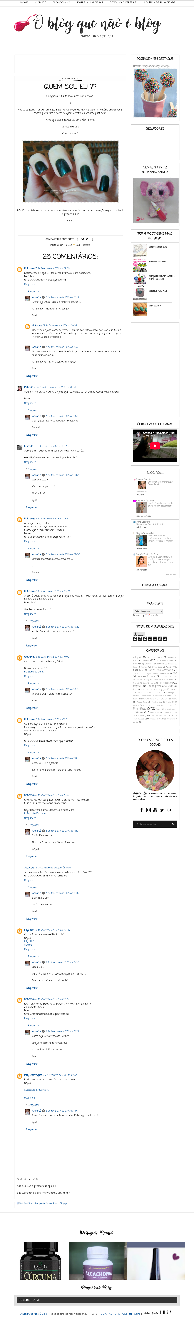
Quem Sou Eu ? (155, 305)
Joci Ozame (30, 868)
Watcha (170, 719)
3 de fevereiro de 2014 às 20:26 (52, 930)
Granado (136, 683)
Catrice (144, 667)
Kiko (135, 689)
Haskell (153, 683)
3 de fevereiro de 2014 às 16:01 (62, 893)
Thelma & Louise (170, 712)
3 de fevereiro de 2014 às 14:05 (52, 795)
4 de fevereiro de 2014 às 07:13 (62, 962)
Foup (147, 680)
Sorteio (28, 945)
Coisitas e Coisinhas (145, 500)
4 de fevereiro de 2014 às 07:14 (62, 1031)
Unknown (29, 268)
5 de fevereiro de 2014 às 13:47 (62, 1111)
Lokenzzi (173, 689)
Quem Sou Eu (83, 245)
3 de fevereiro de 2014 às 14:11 (62, 758)
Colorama (171, 667)
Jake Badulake (143, 522)
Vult (161, 718)
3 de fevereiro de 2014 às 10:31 (62, 689)
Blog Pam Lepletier (145, 533)
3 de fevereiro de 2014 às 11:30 (51, 719)
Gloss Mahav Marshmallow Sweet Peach (160, 483)
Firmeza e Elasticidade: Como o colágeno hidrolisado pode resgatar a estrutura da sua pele (160, 560)
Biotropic (160, 663)
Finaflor (164, 676)
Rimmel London (170, 709)
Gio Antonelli (168, 679)
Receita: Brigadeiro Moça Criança (151, 66)
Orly (166, 699)
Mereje (171, 692)
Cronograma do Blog (158, 246)
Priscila (136, 705)
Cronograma (61, 3)
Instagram (155, 686)
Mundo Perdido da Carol (147, 554)
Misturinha (146, 695)
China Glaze (157, 667)
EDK (175, 673)
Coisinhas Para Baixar (158, 290)
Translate (155, 615)
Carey (135, 667)
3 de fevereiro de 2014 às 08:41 (52, 519)
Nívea (152, 699)
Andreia (171, 657)
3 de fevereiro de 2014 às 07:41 (62, 297)
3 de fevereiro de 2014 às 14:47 (54, 868)
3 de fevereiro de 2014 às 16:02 (60, 326)
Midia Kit (40, 3)
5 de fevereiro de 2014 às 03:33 (60, 1075)
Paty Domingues (33, 1075)
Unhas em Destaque (35, 813)
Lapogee (162, 689)
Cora (141, 670)
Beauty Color (168, 660)
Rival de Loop (155, 712)
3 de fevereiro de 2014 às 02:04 (52, 268)
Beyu (135, 663)
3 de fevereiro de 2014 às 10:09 (52, 657)
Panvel (174, 698)
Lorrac (148, 692)
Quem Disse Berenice (151, 705)
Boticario (171, 664)
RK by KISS (169, 705)
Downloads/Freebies (123, 3)
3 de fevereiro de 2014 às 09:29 (63, 475)
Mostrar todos (171, 574)
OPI (158, 699)
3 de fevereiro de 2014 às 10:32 (62, 416)
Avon (146, 660)
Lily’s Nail (29, 941)
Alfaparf (137, 657)
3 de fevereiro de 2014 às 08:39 (51, 446)
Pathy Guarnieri (32, 387)
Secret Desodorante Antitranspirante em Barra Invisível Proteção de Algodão (160, 538)
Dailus (135, 673)
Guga (145, 683)
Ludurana (159, 692)
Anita (135, 660)
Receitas (139, 708)
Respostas (33, 291)
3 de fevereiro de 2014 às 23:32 (52, 999)
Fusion (155, 680)
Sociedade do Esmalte (36, 1090)
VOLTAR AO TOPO (109, 1313)
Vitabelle (153, 719)
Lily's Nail (29, 930)
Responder (30, 284)
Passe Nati (142, 702)
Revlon (158, 709)
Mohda (170, 695)
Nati (135, 698)
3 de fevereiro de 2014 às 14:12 (62, 831)
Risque (139, 712)
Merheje (136, 695)
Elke (140, 676)
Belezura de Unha (33, 672)
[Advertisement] (72, 62)
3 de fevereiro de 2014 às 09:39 (52, 591)
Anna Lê (36, 297)
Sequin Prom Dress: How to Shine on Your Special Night (160, 504)
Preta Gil (170, 702)
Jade (170, 686)
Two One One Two (158, 715)
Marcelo (28, 446)
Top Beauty (141, 715)
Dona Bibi (158, 673)
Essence (151, 676)
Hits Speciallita (166, 683)
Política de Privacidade (159, 3)
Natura (143, 698)
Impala (137, 686)
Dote (167, 673)
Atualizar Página (131, 1313)
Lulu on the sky (143, 479)
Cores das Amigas (160, 670)
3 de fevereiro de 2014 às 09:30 (63, 554)
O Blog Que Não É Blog (34, 1313)
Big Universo (147, 663)
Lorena (139, 692)
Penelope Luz (157, 702)
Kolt (142, 689)
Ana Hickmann (154, 657)
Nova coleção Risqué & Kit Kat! (149, 524)
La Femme (151, 689)
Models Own (159, 695)
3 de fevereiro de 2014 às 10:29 (62, 627)
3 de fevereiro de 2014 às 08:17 (59, 387)
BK (158, 660)
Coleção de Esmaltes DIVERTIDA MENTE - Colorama (161, 278)
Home (24, 3)
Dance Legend (146, 673)
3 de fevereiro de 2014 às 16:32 (62, 347)
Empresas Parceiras (90, 3)
